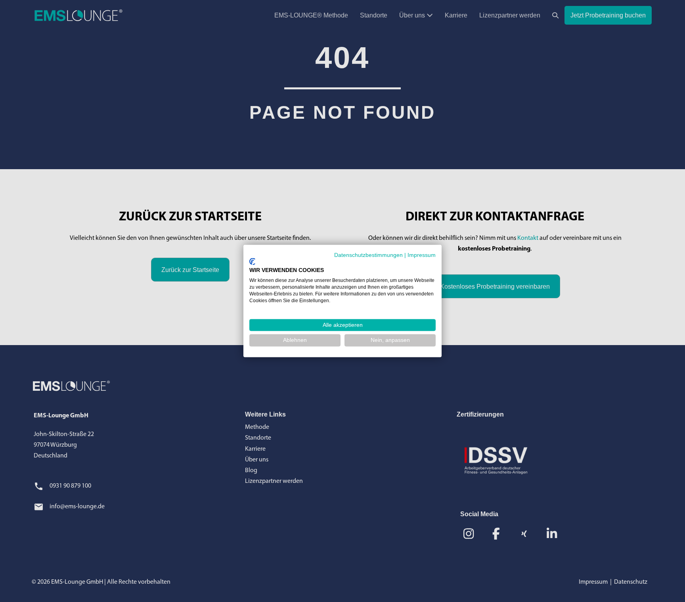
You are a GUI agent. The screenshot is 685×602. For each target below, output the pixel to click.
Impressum (422, 255)
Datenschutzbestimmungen (368, 255)
